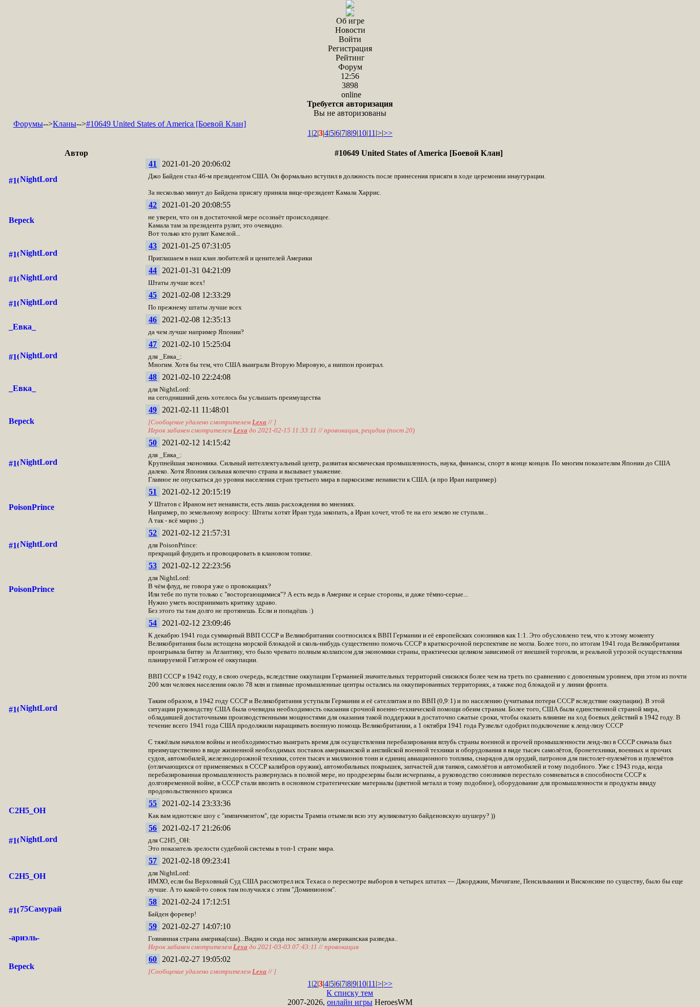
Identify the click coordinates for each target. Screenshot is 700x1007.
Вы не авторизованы (350, 108)
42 (153, 204)
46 (153, 319)
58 (153, 901)
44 (153, 270)
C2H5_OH (27, 810)
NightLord (38, 179)
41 (153, 163)
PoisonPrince (31, 507)
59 (153, 926)
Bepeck (21, 220)
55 (153, 803)
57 (153, 860)
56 (153, 828)
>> (388, 133)
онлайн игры (350, 1002)
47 (153, 344)
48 (153, 377)
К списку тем (349, 993)
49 (153, 409)
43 (153, 245)
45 (153, 295)
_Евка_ (22, 326)
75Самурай (40, 909)
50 (153, 442)
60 (153, 959)
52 (153, 532)
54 (153, 623)
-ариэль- (24, 937)
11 (372, 133)
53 (153, 565)
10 (362, 133)
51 (153, 491)
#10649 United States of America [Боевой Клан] (166, 123)
